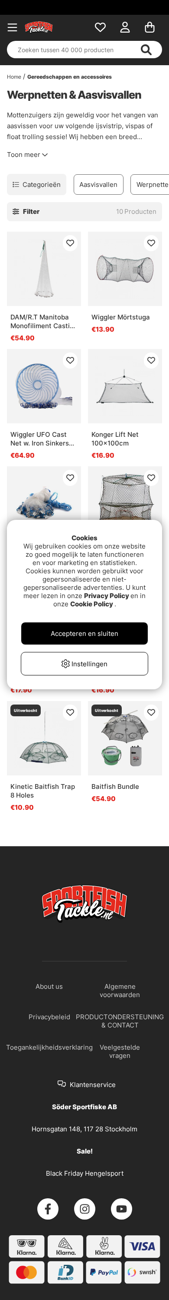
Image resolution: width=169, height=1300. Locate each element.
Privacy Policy (106, 596)
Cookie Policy (91, 604)
